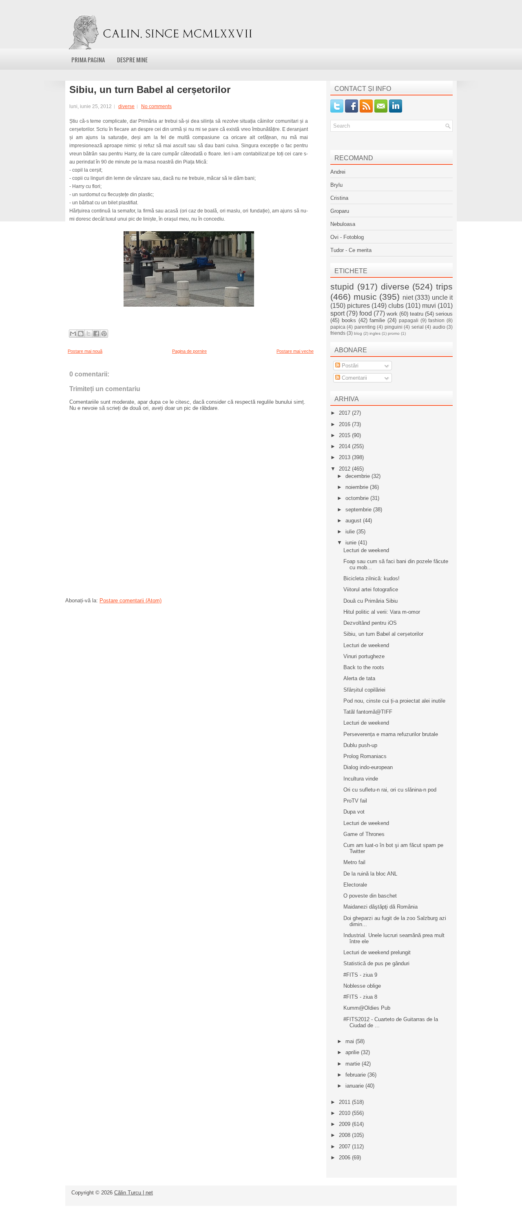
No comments (156, 106)
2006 (345, 1157)
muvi (429, 305)
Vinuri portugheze (364, 656)
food (365, 313)
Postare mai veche (295, 351)
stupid (342, 286)
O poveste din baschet (370, 896)
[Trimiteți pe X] (88, 334)
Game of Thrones (364, 834)
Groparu (339, 211)
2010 (345, 1113)
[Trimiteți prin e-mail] (73, 334)
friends (337, 333)
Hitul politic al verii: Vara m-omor (381, 612)
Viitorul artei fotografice (370, 589)
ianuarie (355, 1086)
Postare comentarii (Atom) (130, 600)
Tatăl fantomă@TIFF (367, 712)
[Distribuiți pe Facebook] (96, 334)
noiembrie (357, 487)
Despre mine (132, 59)
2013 (345, 457)
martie (353, 1064)
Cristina (339, 198)
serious (444, 314)
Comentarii (353, 378)
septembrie (359, 509)
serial (417, 327)
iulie (350, 532)
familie (377, 320)
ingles (374, 333)
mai (350, 1041)
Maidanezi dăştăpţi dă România (380, 907)
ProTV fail (355, 801)
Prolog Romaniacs (365, 756)
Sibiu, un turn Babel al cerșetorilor (149, 90)
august (354, 521)
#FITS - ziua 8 (360, 997)
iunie (351, 543)
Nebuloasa (342, 224)
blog (358, 333)
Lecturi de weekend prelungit (377, 952)
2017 (345, 413)
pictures (358, 305)
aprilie (353, 1052)
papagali (408, 320)
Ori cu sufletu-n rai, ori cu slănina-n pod (389, 790)
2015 (345, 435)
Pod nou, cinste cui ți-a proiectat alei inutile (394, 701)
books (349, 320)
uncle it (442, 297)
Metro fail (354, 862)
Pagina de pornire (189, 351)
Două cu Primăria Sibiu (370, 601)
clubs (396, 305)
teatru (416, 314)
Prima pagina (88, 59)
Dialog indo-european (368, 767)
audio (439, 327)
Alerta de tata (359, 678)
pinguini (394, 327)
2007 (345, 1146)
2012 (345, 469)
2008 (345, 1135)
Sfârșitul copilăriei (364, 690)
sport (337, 313)
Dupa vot (354, 812)
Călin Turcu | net (133, 1193)
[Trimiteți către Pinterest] (104, 334)
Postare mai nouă (85, 351)
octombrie (357, 498)
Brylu (336, 185)
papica (337, 327)
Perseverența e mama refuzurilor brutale (390, 734)
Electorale (355, 885)
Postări (349, 366)
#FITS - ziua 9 (360, 975)
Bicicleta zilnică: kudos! (371, 578)
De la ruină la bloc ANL (370, 874)
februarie (356, 1075)
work (392, 314)
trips (444, 286)
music (365, 296)
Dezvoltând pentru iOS (370, 623)
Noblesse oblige (362, 986)
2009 (345, 1124)
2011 (345, 1102)
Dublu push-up (360, 745)
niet (408, 297)
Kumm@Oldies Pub (366, 1008)
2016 (345, 424)
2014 (345, 446)
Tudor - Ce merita (351, 250)
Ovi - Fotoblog (347, 237)
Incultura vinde (360, 779)
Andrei (337, 172)
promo (394, 333)
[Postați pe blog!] (81, 334)
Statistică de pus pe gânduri (376, 963)
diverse (126, 106)
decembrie (358, 476)
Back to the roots (363, 667)
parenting (365, 327)
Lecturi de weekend (366, 550)
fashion (436, 320)
